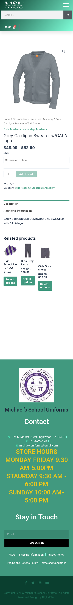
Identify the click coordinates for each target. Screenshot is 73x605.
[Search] (67, 15)
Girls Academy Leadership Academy (33, 119)
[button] (66, 5)
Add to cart (26, 174)
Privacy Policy (55, 554)
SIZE (6, 153)
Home (7, 119)
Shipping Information (31, 554)
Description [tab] (11, 203)
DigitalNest (48, 597)
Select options (10, 281)
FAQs (12, 554)
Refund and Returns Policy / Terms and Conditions (36, 563)
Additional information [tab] (18, 210)
